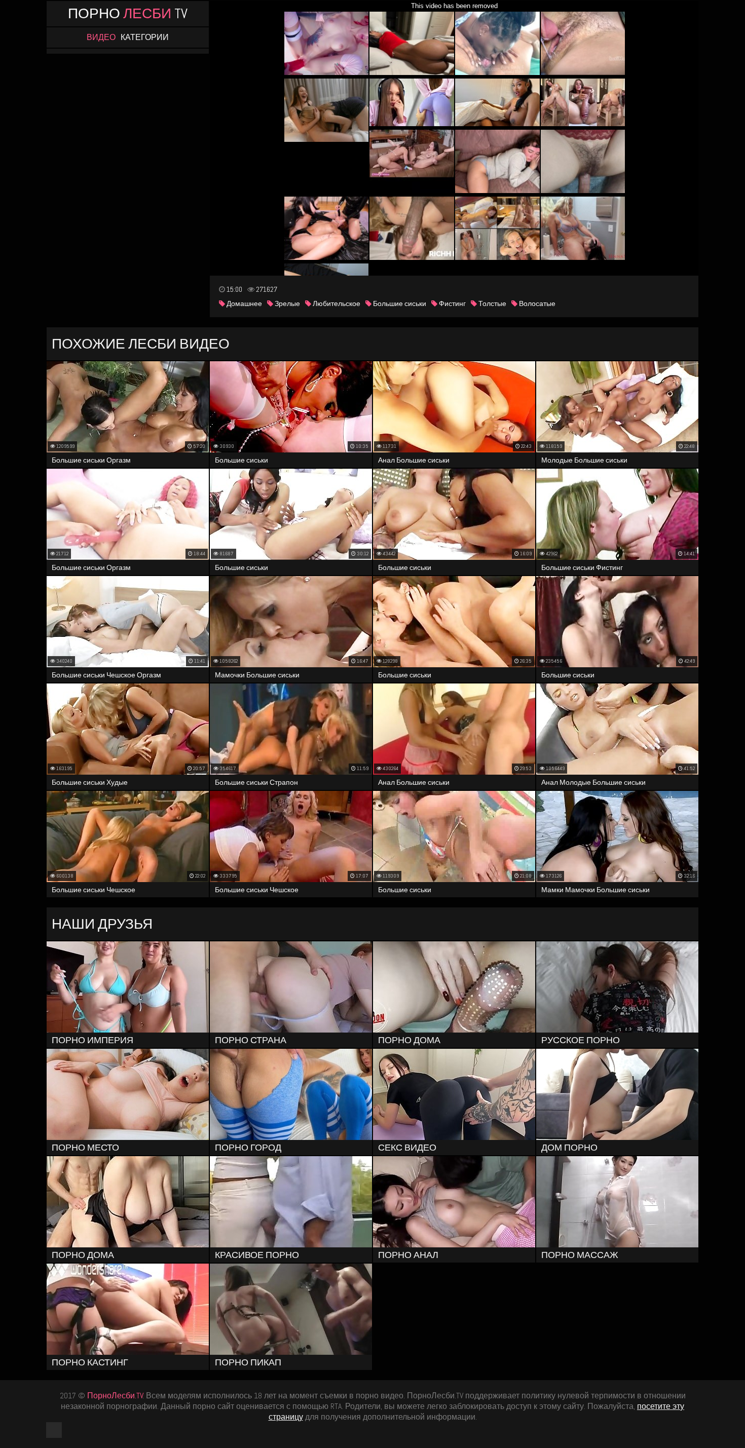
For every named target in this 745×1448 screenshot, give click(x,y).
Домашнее (243, 303)
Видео (101, 37)
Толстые (491, 303)
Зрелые (286, 303)
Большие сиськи (398, 303)
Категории (145, 37)
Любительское (335, 303)
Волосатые (536, 303)
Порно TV (128, 13)
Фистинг (451, 303)
